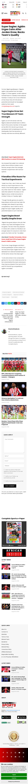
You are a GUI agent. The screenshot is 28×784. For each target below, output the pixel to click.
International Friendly (18, 292)
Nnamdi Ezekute (13, 329)
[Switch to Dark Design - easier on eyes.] (25, 13)
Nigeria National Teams (8, 23)
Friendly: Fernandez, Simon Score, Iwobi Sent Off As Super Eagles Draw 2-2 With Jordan (14, 239)
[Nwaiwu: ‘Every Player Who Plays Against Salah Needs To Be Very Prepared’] (14, 412)
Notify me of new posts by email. (14, 481)
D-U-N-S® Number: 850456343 (10, 657)
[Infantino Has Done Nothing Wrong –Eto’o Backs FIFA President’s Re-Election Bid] (6, 607)
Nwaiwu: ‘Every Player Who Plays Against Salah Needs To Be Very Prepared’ (12, 423)
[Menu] (4, 13)
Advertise (4, 634)
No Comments (6, 40)
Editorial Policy (5, 647)
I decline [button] (14, 778)
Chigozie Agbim (6, 292)
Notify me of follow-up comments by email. (11, 477)
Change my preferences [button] (14, 781)
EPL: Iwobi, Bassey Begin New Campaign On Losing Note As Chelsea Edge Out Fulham (19, 576)
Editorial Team (5, 639)
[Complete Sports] (15, 13)
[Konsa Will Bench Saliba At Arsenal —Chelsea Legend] (6, 567)
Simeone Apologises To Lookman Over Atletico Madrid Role (12, 399)
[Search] (23, 13)
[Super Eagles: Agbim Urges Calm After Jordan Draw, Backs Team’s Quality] (14, 68)
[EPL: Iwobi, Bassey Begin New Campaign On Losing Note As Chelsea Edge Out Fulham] (6, 576)
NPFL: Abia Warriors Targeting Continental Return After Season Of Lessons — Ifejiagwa (13, 375)
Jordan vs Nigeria (7, 294)
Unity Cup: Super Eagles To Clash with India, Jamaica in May (20, 314)
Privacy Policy (5, 644)
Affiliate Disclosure (7, 652)
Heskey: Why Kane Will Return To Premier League (19, 586)
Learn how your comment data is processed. (14, 492)
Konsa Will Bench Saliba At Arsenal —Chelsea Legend (18, 566)
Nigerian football (18, 294)
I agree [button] (14, 774)
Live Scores (6, 20)
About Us (4, 629)
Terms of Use (5, 637)
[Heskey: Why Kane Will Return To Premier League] (6, 587)
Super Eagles (16, 20)
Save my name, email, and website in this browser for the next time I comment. (13, 471)
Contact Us (5, 632)
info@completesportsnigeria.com (13, 710)
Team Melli (14, 297)
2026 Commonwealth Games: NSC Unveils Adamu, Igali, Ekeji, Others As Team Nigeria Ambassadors (7, 317)
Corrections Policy (6, 649)
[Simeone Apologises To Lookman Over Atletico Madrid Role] (14, 389)
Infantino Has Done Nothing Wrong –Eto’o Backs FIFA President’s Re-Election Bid (18, 607)
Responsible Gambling (8, 654)
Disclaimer (4, 642)
